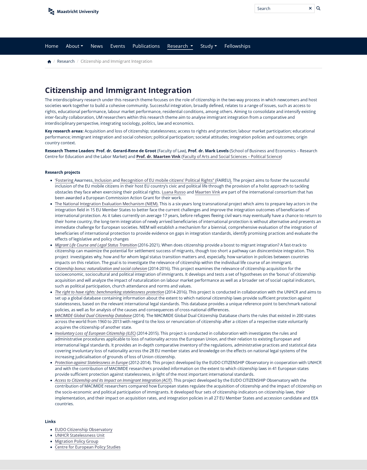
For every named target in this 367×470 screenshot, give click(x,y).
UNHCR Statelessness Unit (80, 435)
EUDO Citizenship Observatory (83, 429)
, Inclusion (103, 180)
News (97, 46)
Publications (146, 46)
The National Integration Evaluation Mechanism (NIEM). (107, 203)
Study (206, 46)
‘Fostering (64, 180)
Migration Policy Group (76, 441)
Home (51, 46)
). (231, 180)
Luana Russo (174, 192)
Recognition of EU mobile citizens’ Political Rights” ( (168, 180)
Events (117, 46)
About (72, 46)
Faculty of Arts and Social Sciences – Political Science (232, 156)
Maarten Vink (207, 192)
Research (178, 46)
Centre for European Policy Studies (88, 447)
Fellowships (237, 46)
